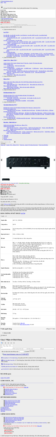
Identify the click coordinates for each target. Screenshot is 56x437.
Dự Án (5, 138)
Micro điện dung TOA (24, 84)
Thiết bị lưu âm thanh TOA (34, 127)
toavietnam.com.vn (9, 394)
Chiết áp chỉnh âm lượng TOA (14, 131)
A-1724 (8, 204)
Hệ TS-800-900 (10, 100)
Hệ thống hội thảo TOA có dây (11, 95)
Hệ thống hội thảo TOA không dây (26, 95)
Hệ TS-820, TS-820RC (20, 100)
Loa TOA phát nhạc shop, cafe (28, 54)
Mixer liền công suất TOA (20, 74)
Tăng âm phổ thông (11, 71)
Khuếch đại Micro (26, 133)
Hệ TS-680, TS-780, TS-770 (33, 98)
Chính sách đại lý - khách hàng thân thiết (14, 418)
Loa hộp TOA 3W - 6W (12, 41)
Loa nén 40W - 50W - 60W (40, 45)
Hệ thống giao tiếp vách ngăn (23, 118)
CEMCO (3, 385)
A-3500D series (19, 68)
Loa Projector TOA (16, 43)
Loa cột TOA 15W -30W (25, 49)
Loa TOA (6, 32)
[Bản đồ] (26, 387)
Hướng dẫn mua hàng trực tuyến (12, 402)
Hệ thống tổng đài (11, 118)
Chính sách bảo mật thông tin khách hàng (14, 417)
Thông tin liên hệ (9, 390)
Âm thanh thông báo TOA (10, 104)
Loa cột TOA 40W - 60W (38, 49)
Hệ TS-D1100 (23, 98)
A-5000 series (35, 68)
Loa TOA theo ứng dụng (9, 52)
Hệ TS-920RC (30, 100)
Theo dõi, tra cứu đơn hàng (11, 404)
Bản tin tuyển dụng (9, 391)
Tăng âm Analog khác (20, 65)
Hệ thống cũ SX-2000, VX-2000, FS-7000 (34, 114)
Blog (2, 2)
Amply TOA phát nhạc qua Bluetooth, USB (27, 71)
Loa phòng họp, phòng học (13, 54)
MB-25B (22, 323)
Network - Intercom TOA (34, 107)
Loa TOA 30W (24, 56)
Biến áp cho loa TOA (39, 131)
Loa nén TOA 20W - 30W (26, 45)
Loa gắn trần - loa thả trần (9, 35)
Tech (5, 2)
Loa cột (5, 48)
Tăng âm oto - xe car (29, 72)
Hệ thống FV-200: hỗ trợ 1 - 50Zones (44, 110)
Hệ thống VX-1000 (18, 114)
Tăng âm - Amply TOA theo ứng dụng (33, 63)
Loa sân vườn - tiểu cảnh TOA (29, 43)
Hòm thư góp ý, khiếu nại (11, 393)
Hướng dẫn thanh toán (10, 403)
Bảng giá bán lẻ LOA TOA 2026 (12, 400)
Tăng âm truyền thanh (40, 72)
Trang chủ (6, 135)
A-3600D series (27, 68)
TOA (5, 204)
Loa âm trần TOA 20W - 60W (42, 37)
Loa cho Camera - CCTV (37, 53)
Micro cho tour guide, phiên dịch (27, 87)
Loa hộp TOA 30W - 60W (38, 41)
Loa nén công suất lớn (16, 47)
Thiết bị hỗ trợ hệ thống (9, 125)
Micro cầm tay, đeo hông (13, 87)
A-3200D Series (11, 68)
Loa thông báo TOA (12, 53)
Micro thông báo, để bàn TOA (37, 84)
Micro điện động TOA (12, 84)
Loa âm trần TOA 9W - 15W (27, 37)
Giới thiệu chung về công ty (11, 389)
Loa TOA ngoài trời (48, 53)
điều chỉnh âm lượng (25, 324)
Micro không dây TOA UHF (19, 82)
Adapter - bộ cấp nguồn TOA (16, 129)
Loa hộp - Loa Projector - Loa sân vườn (25, 35)
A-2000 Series (10, 65)
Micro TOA (6, 79)
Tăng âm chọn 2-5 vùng (17, 72)
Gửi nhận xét (4, 335)
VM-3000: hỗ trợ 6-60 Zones (28, 110)
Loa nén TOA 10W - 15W (13, 45)
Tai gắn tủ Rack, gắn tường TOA (32, 129)
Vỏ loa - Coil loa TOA (27, 131)
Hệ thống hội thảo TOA (9, 92)
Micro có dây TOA (8, 82)
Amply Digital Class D (18, 63)
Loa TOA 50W (16, 56)
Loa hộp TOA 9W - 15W (25, 41)
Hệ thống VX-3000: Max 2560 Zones (33, 113)
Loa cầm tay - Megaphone (24, 53)
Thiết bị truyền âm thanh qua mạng (39, 118)
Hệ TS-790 (16, 98)
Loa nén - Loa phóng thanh (40, 35)
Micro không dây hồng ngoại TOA (34, 82)
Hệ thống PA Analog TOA (10, 107)
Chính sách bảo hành (10, 421)
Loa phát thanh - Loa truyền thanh (37, 56)
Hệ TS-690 (9, 98)
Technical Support (8, 139)
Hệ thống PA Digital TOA (22, 107)
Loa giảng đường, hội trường (42, 54)
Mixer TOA (10, 74)
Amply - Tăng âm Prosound (46, 68)
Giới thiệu (6, 136)
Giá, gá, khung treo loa (15, 133)
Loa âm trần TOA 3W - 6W (13, 37)
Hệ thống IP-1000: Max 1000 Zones (15, 113)
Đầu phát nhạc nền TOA (13, 127)
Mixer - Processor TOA (9, 73)
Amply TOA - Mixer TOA (10, 60)
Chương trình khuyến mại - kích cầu (13, 420)
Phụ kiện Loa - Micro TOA (21, 125)
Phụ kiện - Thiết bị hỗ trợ (10, 122)
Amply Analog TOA (8, 63)
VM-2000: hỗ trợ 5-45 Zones (14, 110)
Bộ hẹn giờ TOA (23, 127)
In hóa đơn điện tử (9, 406)
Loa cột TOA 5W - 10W (13, 49)
